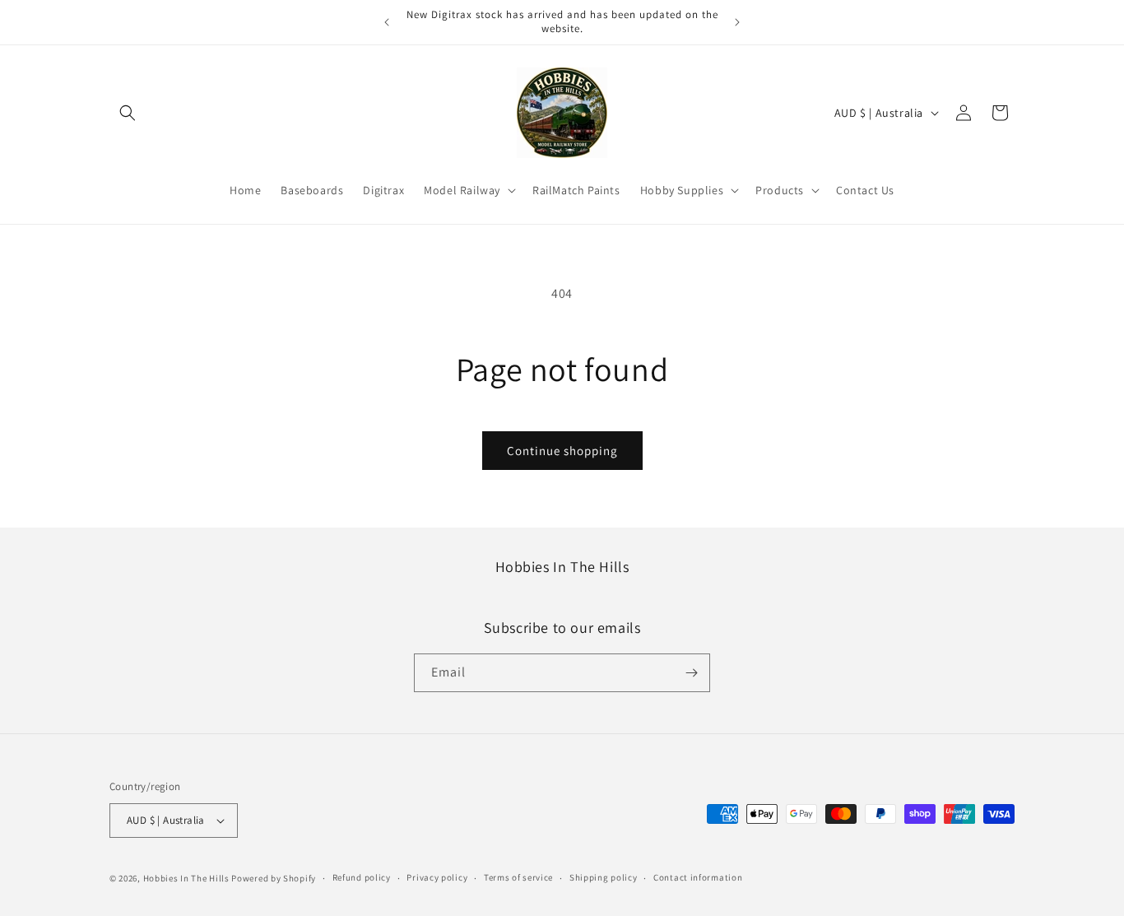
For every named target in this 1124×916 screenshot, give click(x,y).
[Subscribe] (691, 672)
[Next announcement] (737, 22)
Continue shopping (562, 450)
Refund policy (361, 877)
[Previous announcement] (387, 22)
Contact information (697, 877)
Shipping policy (603, 877)
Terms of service (518, 877)
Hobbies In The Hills (186, 878)
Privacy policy (436, 877)
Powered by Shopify (273, 878)
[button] (127, 113)
